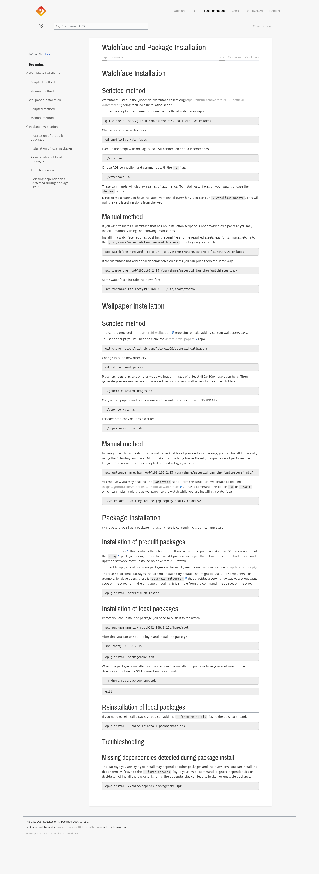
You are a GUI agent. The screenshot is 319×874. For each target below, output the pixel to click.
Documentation (214, 11)
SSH (138, 637)
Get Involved (254, 11)
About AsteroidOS (53, 833)
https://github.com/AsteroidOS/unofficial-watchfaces (141, 487)
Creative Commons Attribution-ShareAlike (79, 827)
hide (47, 53)
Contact (274, 11)
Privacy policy (33, 833)
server (121, 551)
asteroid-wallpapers (156, 333)
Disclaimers (72, 833)
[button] (41, 26)
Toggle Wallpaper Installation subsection (27, 101)
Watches (179, 11)
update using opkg (243, 567)
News (235, 11)
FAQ (195, 11)
